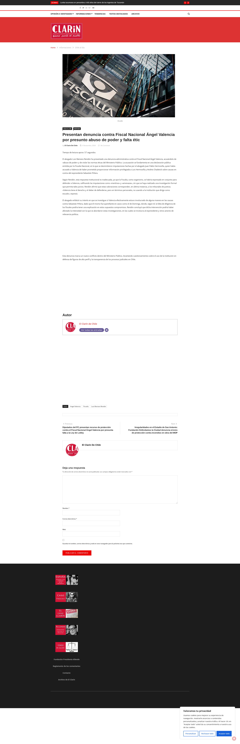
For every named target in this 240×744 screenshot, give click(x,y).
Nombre (66, 508)
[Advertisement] (120, 236)
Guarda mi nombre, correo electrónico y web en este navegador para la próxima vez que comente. (97, 544)
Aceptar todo (224, 733)
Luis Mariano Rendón (98, 406)
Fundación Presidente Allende (67, 659)
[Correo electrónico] (106, 330)
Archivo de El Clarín (66, 679)
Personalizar (191, 733)
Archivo (136, 14)
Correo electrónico (69, 519)
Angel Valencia (75, 406)
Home (53, 47)
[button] (185, 2)
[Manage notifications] (234, 739)
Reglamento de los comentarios (66, 666)
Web (64, 529)
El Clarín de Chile (71, 145)
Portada (77, 129)
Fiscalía (85, 406)
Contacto (66, 673)
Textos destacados (118, 14)
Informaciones (83, 14)
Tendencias (100, 14)
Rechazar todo (207, 733)
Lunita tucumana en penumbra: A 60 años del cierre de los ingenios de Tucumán (92, 2)
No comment (105, 145)
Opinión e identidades (61, 14)
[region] (207, 723)
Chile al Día (79, 47)
